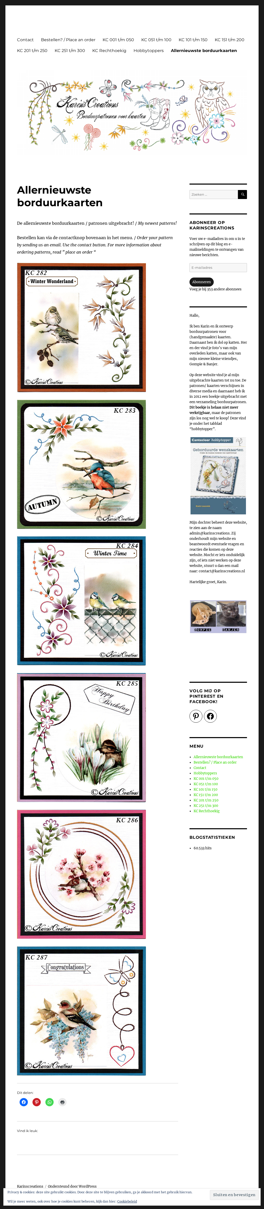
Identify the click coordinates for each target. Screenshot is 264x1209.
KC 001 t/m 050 (118, 39)
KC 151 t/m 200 (229, 39)
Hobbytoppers (149, 50)
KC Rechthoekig (109, 50)
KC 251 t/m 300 (70, 50)
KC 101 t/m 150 (193, 39)
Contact (25, 39)
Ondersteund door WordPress (72, 1186)
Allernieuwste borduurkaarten (204, 50)
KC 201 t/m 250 (32, 50)
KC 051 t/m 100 (156, 39)
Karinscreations (30, 1186)
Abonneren (201, 282)
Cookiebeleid (127, 1201)
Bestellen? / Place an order (68, 39)
